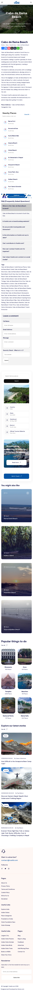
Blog (19, 935)
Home (3, 45)
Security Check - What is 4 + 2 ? (13, 350)
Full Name (6, 321)
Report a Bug (22, 939)
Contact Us (21, 952)
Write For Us (5, 896)
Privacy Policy (5, 886)
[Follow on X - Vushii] (5, 868)
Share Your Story (6, 955)
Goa (7, 45)
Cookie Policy (5, 892)
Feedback (21, 942)
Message (6, 338)
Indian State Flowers (7, 939)
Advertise (21, 945)
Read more (15, 462)
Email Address (7, 329)
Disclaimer (4, 899)
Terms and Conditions (8, 889)
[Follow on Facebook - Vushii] (2, 868)
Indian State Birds (6, 945)
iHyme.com (21, 989)
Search (17, 381)
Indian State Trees (7, 948)
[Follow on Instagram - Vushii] (8, 868)
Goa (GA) (12, 415)
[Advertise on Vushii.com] (16, 196)
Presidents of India (7, 919)
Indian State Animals (7, 942)
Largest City (5, 935)
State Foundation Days (8, 922)
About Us (4, 883)
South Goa (13, 45)
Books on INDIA (5, 952)
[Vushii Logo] (17, 2)
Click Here (12, 433)
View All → (27, 114)
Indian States (5, 912)
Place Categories (6, 916)
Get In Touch (15, 476)
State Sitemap (5, 925)
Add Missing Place (23, 948)
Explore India (5, 909)
